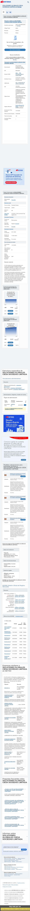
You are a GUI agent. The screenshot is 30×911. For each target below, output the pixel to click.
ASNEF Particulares (7, 861)
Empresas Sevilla (17, 874)
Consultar (17, 223)
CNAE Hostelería (19, 869)
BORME (13, 861)
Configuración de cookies (7, 886)
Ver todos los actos (19, 616)
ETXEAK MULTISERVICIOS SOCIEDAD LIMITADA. (9, 739)
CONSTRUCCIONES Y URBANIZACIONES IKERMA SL (9, 696)
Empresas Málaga (7, 875)
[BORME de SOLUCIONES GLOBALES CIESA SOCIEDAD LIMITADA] (10, 12)
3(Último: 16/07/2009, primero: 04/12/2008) (19, 608)
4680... (17, 73)
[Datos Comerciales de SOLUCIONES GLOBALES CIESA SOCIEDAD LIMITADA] (7, 12)
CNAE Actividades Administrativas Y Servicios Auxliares (13, 867)
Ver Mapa (19, 25)
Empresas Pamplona (18, 873)
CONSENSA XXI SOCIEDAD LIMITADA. (10, 718)
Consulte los (14, 409)
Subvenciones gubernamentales (9, 859)
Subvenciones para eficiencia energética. (15, 519)
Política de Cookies (14, 884)
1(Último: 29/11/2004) (19, 599)
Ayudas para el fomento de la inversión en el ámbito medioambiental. (17, 474)
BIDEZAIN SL (7, 688)
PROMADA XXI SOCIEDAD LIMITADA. (9, 768)
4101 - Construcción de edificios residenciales (20, 83)
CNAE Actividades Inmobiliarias (9, 869)
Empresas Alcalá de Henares (9, 873)
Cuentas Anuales (19, 861)
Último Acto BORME (6, 214)
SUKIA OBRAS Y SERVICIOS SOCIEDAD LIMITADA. (9, 731)
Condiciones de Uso (20, 882)
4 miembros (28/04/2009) (18, 389)
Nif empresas (14, 858)
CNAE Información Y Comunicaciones (10, 868)
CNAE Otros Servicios (8, 865)
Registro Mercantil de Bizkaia (20, 106)
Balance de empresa (7, 858)
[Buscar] (28, 2)
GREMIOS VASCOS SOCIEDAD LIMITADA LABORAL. (8, 704)
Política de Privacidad (6, 884)
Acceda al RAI (18, 859)
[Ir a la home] (5, 1)
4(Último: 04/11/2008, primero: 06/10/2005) (19, 602)
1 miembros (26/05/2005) (15, 388)
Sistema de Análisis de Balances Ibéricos (11, 860)
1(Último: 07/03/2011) (19, 611)
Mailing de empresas (21, 858)
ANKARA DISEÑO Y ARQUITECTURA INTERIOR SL (8, 753)
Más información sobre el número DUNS (20, 74)
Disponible (14, 200)
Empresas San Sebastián (8, 874)
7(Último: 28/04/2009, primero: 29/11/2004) (19, 596)
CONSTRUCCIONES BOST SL (9, 762)
